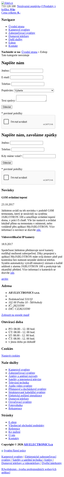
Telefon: (6, 83)
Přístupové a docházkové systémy (27, 389)
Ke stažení (14, 431)
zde (12, 272)
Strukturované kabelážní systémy (27, 392)
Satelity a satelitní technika (27, 459)
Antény (48, 459)
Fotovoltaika (16, 405)
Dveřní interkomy (52, 463)
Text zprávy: (8, 100)
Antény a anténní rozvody (23, 376)
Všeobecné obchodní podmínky (26, 425)
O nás (12, 435)
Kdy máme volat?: (11, 156)
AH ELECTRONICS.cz (38, 444)
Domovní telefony (19, 398)
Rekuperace (15, 408)
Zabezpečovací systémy (22, 372)
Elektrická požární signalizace (25, 395)
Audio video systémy (20, 385)
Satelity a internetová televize (25, 379)
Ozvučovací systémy (20, 401)
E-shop (13, 422)
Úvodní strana (29, 51)
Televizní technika (19, 382)
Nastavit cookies (10, 355)
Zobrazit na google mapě (15, 314)
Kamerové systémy (19, 369)
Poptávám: (7, 90)
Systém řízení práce (15, 450)
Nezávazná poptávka (29, 6)
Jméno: (5, 70)
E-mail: (5, 77)
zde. (38, 229)
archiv (4, 278)
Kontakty (14, 438)
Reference (14, 428)
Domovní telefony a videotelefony (21, 463)
